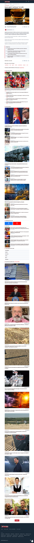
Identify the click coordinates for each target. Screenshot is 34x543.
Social (7, 97)
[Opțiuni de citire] (32, 541)
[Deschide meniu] (29, 1)
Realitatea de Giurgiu (3, 535)
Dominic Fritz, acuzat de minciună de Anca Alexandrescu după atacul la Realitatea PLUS (19, 176)
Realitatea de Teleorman (21, 536)
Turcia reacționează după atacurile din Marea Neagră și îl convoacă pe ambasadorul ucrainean (20, 168)
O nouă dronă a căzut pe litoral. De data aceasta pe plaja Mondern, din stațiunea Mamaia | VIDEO (16, 51)
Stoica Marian (27, 280)
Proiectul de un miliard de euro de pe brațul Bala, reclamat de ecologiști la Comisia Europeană (15, 432)
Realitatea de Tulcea (9, 536)
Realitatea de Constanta (27, 535)
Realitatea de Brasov (15, 535)
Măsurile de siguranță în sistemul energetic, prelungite (14, 201)
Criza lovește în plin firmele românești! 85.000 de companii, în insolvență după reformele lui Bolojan (19, 217)
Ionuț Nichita (27, 515)
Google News (21, 67)
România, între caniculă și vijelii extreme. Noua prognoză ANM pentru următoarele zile (20, 232)
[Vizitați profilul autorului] (5, 27)
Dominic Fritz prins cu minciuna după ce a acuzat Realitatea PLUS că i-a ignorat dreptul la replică (18, 180)
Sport (7, 100)
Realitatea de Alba (21, 535)
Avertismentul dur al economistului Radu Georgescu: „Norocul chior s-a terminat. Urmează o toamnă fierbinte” (20, 209)
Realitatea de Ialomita (9, 535)
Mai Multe (17, 520)
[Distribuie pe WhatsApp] (26, 27)
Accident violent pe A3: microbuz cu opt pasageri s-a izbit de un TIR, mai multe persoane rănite (20, 236)
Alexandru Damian (13, 26)
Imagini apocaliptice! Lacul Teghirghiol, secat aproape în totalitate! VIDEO (16, 56)
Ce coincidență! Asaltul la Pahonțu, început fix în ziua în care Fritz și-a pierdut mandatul (17, 54)
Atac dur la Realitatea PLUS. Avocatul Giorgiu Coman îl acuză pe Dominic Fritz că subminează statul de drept (19, 172)
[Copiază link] (23, 27)
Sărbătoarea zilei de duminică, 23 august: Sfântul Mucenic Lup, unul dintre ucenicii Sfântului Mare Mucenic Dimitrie (17, 102)
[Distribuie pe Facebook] (25, 27)
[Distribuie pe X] (28, 27)
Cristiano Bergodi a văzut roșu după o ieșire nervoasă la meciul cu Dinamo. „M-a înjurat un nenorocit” (16, 99)
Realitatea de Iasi (26, 323)
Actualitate (7, 5)
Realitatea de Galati (3, 536)
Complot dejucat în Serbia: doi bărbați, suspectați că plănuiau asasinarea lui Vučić (17, 49)
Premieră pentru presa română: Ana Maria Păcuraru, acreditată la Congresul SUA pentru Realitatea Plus (16, 496)
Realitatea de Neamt (14, 536)
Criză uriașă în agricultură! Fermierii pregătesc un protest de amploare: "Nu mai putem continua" (15, 346)
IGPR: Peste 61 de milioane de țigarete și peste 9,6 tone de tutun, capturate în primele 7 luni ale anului (16, 282)
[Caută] (26, 2)
